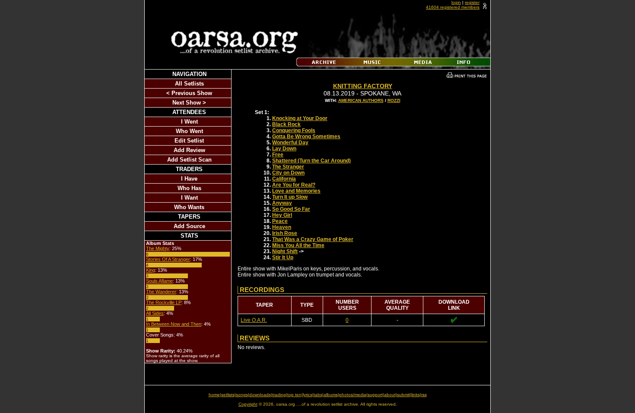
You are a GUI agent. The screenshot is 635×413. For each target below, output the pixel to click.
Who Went (189, 131)
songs (242, 394)
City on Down (288, 173)
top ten (294, 394)
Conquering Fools (293, 130)
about (390, 394)
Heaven (281, 227)
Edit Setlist (189, 140)
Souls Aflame (159, 280)
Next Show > (189, 102)
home (214, 394)
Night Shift (285, 251)
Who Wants (189, 207)
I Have (189, 178)
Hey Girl (282, 215)
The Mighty (157, 248)
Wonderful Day (290, 143)
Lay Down (284, 149)
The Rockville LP (163, 302)
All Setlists (189, 83)
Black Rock (286, 124)
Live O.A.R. (254, 320)
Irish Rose (284, 233)
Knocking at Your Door (299, 118)
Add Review (189, 150)
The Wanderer (161, 291)
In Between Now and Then (173, 324)
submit (403, 394)
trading (279, 394)
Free (277, 155)
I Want (189, 197)
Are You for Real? (293, 185)
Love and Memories (296, 191)
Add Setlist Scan (189, 159)
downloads (260, 394)
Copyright (247, 404)
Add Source (189, 226)
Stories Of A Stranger (168, 259)
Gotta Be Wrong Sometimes (306, 136)
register (472, 2)
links (415, 394)
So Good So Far (291, 209)
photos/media (352, 394)
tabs (318, 394)
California (284, 179)
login (456, 2)
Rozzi (393, 100)
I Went (189, 121)
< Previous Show (189, 93)
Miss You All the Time (298, 245)
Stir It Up (282, 257)
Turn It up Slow (290, 197)
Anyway (282, 203)
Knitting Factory (362, 86)
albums (331, 394)
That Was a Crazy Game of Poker (312, 239)
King (150, 270)
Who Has (189, 188)
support (375, 394)
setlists (228, 394)
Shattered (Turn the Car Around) (311, 161)
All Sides (155, 313)
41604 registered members (452, 7)
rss (424, 394)
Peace (280, 221)
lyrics (307, 394)
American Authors (361, 100)
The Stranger (288, 167)
